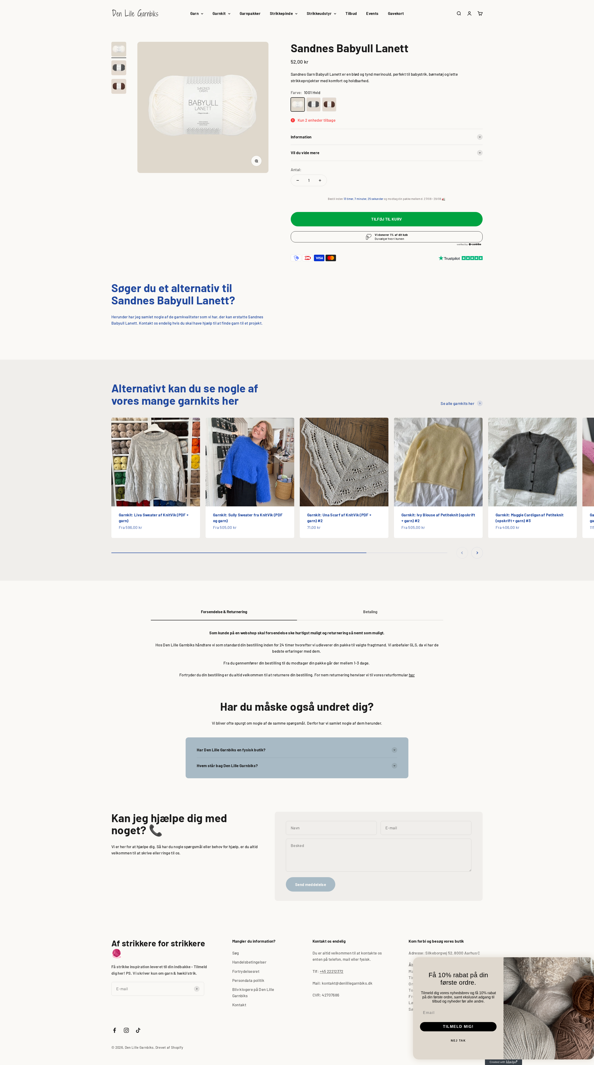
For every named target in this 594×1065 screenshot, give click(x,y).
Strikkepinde (281, 13)
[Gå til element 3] (118, 87)
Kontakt (239, 1004)
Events (372, 13)
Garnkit (219, 13)
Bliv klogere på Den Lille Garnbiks (253, 992)
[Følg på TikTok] (138, 1030)
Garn (194, 13)
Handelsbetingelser (249, 962)
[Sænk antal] (297, 180)
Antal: (296, 169)
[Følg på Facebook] (114, 1030)
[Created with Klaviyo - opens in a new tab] (503, 1062)
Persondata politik (248, 980)
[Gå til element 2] (118, 68)
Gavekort (396, 13)
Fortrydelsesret (245, 971)
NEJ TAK (458, 1040)
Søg (235, 953)
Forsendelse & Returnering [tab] (224, 611)
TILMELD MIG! (458, 1027)
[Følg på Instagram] (126, 1030)
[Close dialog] (589, 962)
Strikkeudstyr (319, 13)
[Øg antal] (320, 180)
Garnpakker (250, 13)
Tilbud (351, 13)
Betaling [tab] (370, 611)
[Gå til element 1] (118, 50)
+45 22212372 (331, 971)
